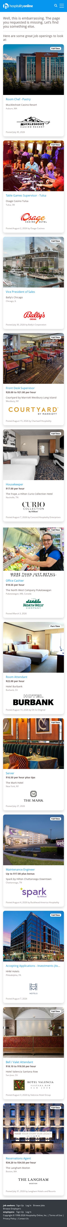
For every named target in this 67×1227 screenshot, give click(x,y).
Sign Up (20, 1205)
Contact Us (23, 1218)
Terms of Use (55, 1215)
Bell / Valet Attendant (19, 1062)
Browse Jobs (39, 1205)
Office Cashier (15, 581)
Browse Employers (12, 1208)
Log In (28, 1205)
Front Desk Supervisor (20, 388)
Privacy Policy (9, 1218)
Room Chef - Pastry (18, 99)
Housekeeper (14, 484)
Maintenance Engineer (20, 869)
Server (10, 773)
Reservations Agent (18, 1158)
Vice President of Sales (20, 292)
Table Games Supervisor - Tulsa (26, 195)
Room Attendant (16, 677)
